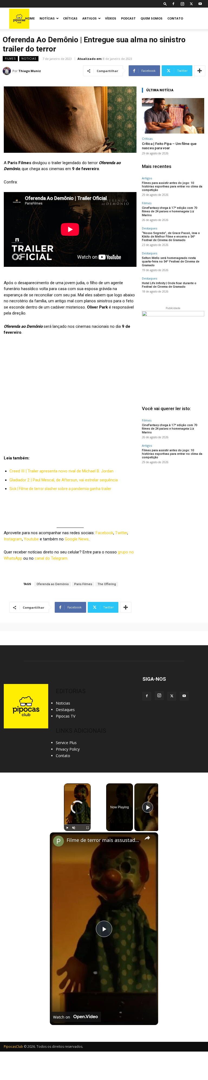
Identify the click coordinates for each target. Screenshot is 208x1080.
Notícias (47, 18)
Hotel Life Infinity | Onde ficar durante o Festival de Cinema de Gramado (169, 284)
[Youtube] (200, 4)
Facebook (104, 532)
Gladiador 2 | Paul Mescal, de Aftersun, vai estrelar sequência (63, 480)
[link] (58, 841)
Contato (175, 18)
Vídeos (110, 18)
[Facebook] (173, 4)
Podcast (128, 18)
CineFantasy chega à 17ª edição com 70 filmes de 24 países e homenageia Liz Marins (169, 211)
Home (30, 18)
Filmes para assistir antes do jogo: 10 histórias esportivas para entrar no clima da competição (172, 186)
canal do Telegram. (51, 558)
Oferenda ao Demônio (53, 584)
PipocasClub (13, 1046)
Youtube (31, 539)
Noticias (28, 58)
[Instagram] (182, 4)
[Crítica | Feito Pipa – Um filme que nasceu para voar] (173, 116)
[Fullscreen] (87, 828)
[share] (147, 838)
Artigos (89, 18)
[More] (199, 70)
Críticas (70, 18)
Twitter (121, 532)
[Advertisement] (173, 503)
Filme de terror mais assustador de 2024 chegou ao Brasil (103, 840)
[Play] (67, 828)
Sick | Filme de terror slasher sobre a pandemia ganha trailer (60, 489)
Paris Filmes (83, 584)
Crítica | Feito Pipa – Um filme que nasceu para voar (169, 146)
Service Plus (66, 742)
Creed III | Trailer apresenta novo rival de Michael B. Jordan (61, 471)
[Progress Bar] (77, 824)
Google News (77, 539)
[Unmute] (73, 828)
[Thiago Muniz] (7, 71)
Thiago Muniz (29, 71)
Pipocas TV (65, 716)
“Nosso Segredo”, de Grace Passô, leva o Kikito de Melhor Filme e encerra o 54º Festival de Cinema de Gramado (171, 236)
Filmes (10, 58)
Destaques (149, 228)
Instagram (13, 539)
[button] (165, 4)
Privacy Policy (68, 749)
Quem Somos (151, 18)
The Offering (107, 584)
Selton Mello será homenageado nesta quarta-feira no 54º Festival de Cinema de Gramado (170, 261)
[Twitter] (191, 4)
